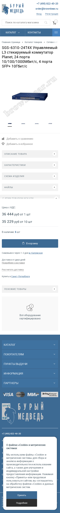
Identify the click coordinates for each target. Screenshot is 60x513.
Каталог (11, 32)
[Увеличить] (30, 96)
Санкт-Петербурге (20, 276)
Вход (39, 13)
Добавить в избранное (19, 144)
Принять (21, 495)
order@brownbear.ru (47, 8)
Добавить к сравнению (19, 138)
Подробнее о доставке (13, 262)
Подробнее (21, 502)
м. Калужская (36, 252)
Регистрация (51, 13)
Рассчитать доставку (13, 269)
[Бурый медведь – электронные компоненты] (12, 9)
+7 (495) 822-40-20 (47, 3)
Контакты (34, 32)
